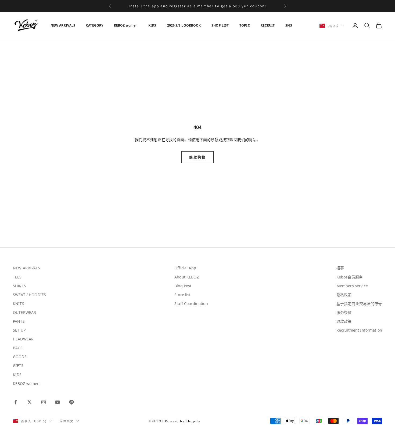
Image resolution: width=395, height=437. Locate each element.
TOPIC (244, 25)
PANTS (19, 321)
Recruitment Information (359, 330)
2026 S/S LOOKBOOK (184, 25)
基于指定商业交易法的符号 (359, 303)
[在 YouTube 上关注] (57, 402)
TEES (17, 277)
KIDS (152, 25)
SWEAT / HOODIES (29, 294)
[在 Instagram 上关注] (43, 402)
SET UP (19, 330)
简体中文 (67, 421)
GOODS (20, 356)
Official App (185, 267)
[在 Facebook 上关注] (15, 402)
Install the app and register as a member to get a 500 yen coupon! (197, 5)
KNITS (18, 303)
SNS (288, 25)
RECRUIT (268, 25)
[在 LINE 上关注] (71, 402)
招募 (340, 267)
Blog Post (182, 285)
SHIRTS (19, 285)
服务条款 (344, 312)
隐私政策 (344, 294)
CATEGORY (94, 25)
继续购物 (197, 157)
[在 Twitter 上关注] (29, 402)
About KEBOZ (186, 277)
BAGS (18, 347)
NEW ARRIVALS (63, 25)
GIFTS (18, 365)
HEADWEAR (23, 338)
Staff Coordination (191, 303)
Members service (352, 285)
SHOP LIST (220, 25)
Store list (182, 294)
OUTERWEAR (24, 312)
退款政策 (344, 321)
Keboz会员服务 (349, 277)
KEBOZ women (126, 25)
